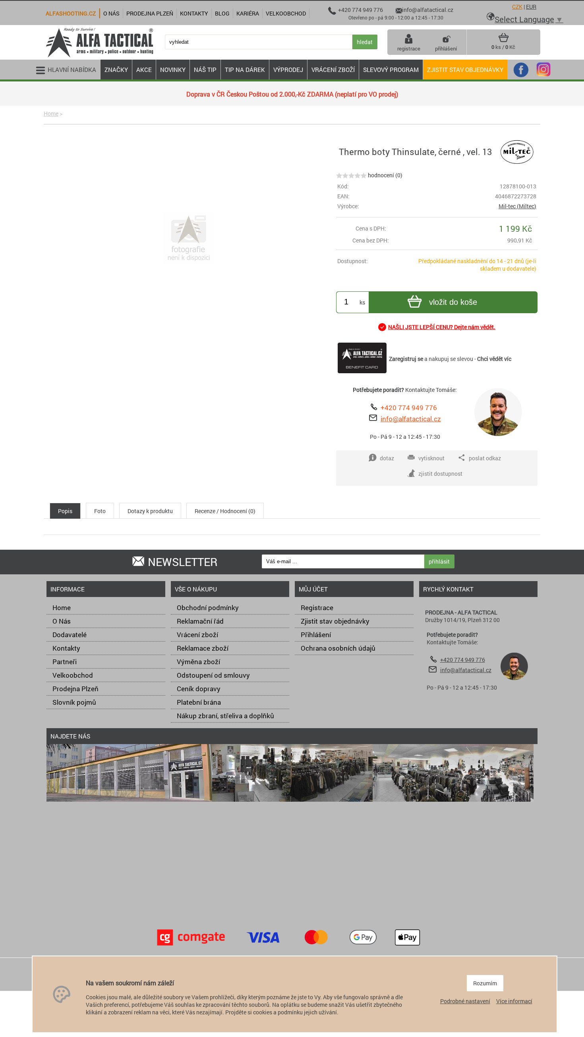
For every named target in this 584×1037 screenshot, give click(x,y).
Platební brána (199, 702)
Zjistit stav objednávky (465, 70)
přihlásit (439, 561)
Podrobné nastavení (465, 1001)
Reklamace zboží (202, 648)
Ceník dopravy (198, 688)
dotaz (387, 458)
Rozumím (485, 983)
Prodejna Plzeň (75, 688)
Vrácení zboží (197, 634)
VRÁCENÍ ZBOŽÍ (333, 70)
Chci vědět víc (494, 358)
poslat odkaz (485, 458)
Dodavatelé (69, 634)
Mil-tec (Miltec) (517, 206)
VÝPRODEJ (288, 70)
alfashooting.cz (71, 13)
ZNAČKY (116, 70)
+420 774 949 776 (409, 407)
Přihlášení (316, 634)
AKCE (144, 70)
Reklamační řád (200, 621)
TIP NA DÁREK (245, 70)
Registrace (317, 607)
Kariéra (247, 13)
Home (51, 113)
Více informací (514, 1001)
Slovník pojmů (74, 702)
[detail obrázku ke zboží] (188, 238)
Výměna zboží (198, 661)
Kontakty (66, 648)
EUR (531, 6)
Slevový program (391, 70)
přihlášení (446, 48)
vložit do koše (453, 302)
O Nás (61, 621)
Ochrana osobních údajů (338, 648)
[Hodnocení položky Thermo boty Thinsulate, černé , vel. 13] (351, 175)
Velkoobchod (72, 675)
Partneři (64, 661)
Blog (222, 13)
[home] (99, 56)
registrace (408, 48)
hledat (365, 42)
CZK (517, 6)
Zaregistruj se (406, 358)
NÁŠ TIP (205, 70)
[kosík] (504, 40)
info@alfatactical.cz (411, 418)
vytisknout (431, 458)
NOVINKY (173, 70)
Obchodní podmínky (208, 607)
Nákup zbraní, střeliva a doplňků (225, 715)
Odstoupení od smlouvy (213, 675)
